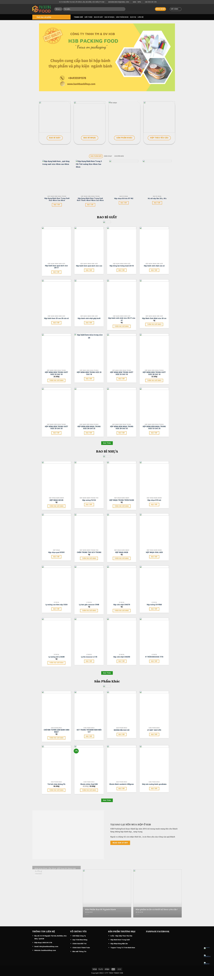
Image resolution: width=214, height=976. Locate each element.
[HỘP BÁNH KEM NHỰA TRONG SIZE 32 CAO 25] (154, 405)
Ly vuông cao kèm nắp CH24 (56, 605)
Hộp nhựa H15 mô (154, 500)
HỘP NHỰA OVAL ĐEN (154, 552)
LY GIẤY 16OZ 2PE (154, 730)
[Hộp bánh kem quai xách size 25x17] (56, 244)
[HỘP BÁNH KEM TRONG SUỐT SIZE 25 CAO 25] (56, 405)
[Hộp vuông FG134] (89, 478)
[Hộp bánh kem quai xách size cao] (89, 244)
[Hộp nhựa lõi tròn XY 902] (123, 177)
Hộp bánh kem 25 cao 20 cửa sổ (56, 318)
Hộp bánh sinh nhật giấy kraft (89, 318)
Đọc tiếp (57, 204)
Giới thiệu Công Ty (79, 936)
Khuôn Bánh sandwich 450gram (121, 784)
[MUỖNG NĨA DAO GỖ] (121, 708)
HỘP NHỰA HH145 (56, 500)
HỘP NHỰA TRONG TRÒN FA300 (121, 500)
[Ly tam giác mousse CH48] (89, 583)
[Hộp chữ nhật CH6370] (121, 583)
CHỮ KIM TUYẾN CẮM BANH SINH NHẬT (56, 731)
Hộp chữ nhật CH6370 (121, 605)
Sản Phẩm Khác (122, 17)
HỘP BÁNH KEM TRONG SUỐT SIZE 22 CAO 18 (56, 373)
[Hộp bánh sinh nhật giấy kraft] (89, 296)
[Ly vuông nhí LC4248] (56, 635)
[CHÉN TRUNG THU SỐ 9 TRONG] (89, 530)
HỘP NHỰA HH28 (121, 552)
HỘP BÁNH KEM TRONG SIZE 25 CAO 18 (89, 373)
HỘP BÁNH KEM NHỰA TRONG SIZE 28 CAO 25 (89, 428)
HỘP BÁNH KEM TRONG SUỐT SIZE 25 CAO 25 (56, 428)
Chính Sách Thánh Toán (81, 947)
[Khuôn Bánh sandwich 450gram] (121, 762)
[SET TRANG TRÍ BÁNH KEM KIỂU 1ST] (89, 708)
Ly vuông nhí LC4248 (56, 657)
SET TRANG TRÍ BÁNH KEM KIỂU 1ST (89, 731)
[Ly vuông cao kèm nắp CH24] (56, 583)
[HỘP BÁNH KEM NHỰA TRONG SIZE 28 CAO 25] (89, 405)
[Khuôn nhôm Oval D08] (89, 762)
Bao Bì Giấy (98, 17)
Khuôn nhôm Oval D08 (89, 784)
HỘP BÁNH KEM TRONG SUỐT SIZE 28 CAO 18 (154, 373)
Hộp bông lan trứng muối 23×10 (122, 266)
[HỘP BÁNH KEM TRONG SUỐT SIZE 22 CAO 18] (56, 350)
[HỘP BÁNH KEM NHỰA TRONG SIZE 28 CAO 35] (121, 405)
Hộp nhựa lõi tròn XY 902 (123, 198)
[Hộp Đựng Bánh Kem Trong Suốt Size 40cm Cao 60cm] (56, 177)
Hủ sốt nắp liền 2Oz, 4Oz (157, 198)
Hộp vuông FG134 (89, 500)
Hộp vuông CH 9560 (154, 605)
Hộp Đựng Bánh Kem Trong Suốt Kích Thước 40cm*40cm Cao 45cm (90, 199)
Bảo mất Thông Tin (79, 951)
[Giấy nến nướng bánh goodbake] (154, 762)
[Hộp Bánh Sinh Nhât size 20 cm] (154, 296)
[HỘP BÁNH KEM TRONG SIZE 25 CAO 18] (89, 350)
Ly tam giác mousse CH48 (89, 605)
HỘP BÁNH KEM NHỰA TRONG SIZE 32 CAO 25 (154, 428)
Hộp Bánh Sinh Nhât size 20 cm (154, 318)
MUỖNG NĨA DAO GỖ (121, 730)
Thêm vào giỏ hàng (122, 326)
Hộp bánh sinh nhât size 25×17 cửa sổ (121, 319)
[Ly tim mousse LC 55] (89, 635)
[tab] (96, 156)
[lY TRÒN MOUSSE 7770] (154, 635)
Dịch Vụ (133, 17)
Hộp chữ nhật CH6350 (121, 657)
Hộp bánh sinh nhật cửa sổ (154, 266)
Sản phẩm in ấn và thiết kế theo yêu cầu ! (157, 910)
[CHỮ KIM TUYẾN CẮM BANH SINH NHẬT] (56, 708)
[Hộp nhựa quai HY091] (56, 530)
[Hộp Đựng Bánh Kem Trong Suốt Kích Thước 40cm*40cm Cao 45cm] (90, 177)
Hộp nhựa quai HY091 (56, 552)
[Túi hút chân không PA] (56, 762)
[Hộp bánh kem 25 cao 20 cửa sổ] (56, 296)
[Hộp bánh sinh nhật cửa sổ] (154, 244)
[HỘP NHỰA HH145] (56, 478)
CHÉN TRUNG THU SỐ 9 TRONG (89, 552)
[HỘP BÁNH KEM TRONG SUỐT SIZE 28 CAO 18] (154, 350)
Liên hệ (140, 17)
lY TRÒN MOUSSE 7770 (154, 657)
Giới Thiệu (88, 17)
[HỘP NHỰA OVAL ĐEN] (154, 530)
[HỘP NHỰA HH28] (121, 530)
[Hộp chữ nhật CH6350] (121, 635)
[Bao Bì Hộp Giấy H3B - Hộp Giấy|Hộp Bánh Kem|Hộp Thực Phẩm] (41, 9)
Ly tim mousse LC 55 (89, 657)
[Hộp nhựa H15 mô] (154, 478)
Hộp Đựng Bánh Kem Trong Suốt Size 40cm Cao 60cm (56, 199)
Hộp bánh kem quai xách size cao (89, 266)
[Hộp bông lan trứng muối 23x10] (121, 244)
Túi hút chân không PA (56, 784)
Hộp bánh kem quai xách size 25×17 (56, 267)
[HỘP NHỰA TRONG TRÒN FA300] (121, 478)
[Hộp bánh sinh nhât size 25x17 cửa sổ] (121, 296)
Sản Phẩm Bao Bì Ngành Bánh (100, 910)
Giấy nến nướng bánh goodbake (154, 784)
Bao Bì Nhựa (109, 17)
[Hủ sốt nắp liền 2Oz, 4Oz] (157, 177)
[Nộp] (123, 9)
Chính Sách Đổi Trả (79, 943)
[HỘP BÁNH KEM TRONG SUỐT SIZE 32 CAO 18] (121, 350)
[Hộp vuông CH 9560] (154, 583)
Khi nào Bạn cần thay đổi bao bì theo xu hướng (55, 870)
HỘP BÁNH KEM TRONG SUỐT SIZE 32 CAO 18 (121, 373)
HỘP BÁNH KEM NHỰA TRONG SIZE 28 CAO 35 (121, 428)
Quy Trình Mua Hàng (79, 940)
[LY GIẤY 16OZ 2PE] (154, 708)
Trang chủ (78, 17)
